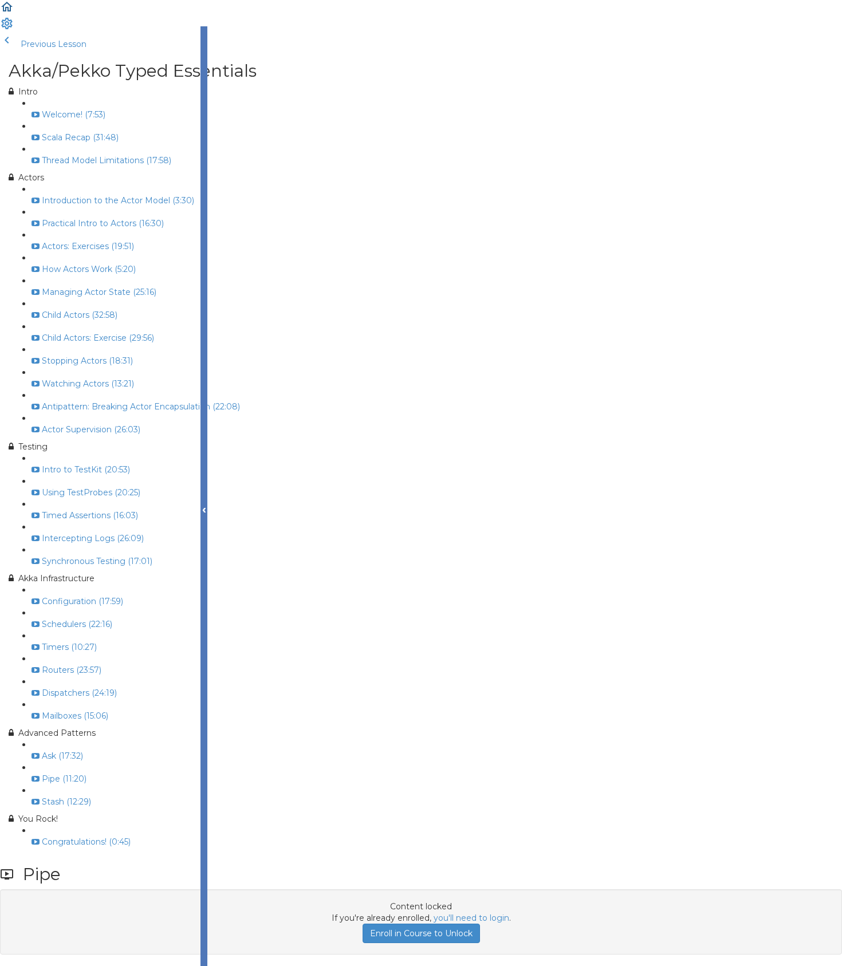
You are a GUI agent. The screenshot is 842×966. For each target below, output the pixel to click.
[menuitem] (7, 27)
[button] (7, 11)
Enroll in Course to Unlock (421, 933)
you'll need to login (471, 918)
